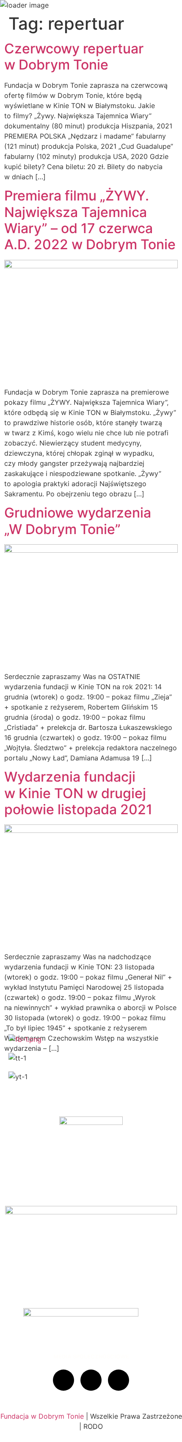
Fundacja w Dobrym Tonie (42, 1416)
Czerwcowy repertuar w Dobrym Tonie (73, 56)
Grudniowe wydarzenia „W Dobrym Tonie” (77, 520)
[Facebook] (63, 1380)
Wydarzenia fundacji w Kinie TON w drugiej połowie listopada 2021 (78, 793)
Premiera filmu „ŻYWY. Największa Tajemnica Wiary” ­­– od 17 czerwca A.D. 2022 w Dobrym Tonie (90, 220)
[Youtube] (118, 1380)
